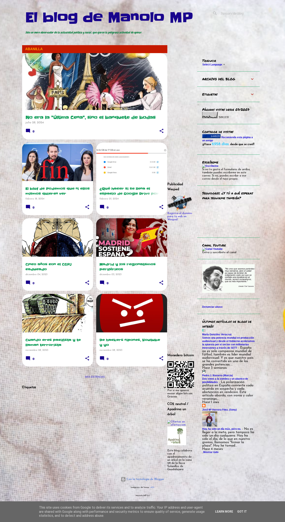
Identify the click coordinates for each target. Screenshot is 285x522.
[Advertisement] (94, 422)
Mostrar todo (210, 452)
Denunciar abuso (212, 306)
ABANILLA (34, 49)
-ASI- (152, 487)
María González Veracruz (217, 334)
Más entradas (95, 376)
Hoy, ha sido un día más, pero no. (221, 429)
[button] (161, 131)
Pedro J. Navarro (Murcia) (217, 375)
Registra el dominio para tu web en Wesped (179, 216)
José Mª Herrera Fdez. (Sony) (219, 409)
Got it (242, 511)
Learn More (224, 511)
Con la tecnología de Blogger (145, 479)
